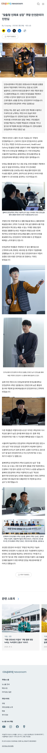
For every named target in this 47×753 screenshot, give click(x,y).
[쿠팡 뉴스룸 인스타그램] (11, 727)
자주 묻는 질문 (6, 692)
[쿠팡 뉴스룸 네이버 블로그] (24, 727)
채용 (3, 711)
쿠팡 (3, 703)
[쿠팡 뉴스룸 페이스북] (17, 727)
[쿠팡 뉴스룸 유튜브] (4, 727)
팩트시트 (5, 688)
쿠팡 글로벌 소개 (7, 707)
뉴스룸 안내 (5, 684)
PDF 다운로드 (11, 36)
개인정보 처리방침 (7, 746)
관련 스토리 (8, 598)
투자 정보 (5, 715)
